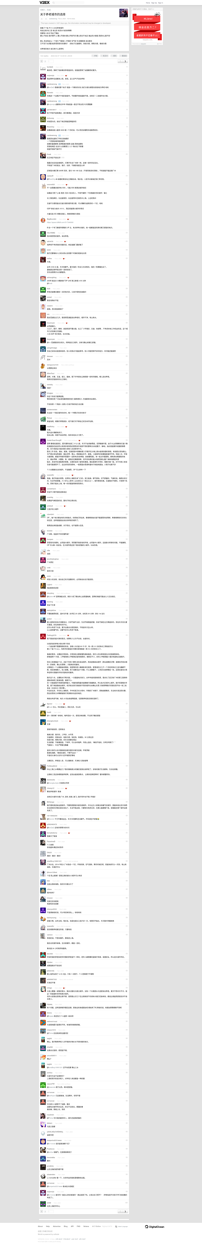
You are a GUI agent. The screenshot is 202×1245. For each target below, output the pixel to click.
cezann (50, 305)
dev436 (50, 954)
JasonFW (50, 1084)
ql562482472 (52, 824)
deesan (50, 356)
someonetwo (52, 409)
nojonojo (50, 75)
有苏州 (105, 56)
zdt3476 (50, 241)
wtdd (49, 1203)
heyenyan (51, 323)
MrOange (50, 802)
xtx (48, 314)
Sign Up (154, 3)
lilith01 (49, 1123)
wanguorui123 (52, 365)
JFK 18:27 (82, 1239)
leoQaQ (50, 67)
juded (49, 619)
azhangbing (51, 277)
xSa (48, 550)
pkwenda (50, 971)
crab (48, 567)
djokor (51, 596)
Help (48, 1226)
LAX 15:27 (74, 1239)
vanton (50, 935)
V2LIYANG (51, 233)
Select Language (122, 1226)
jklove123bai (52, 872)
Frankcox (50, 1149)
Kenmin (50, 92)
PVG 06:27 (66, 1239)
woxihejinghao (53, 559)
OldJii (49, 852)
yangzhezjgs (52, 348)
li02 (48, 881)
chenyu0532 (52, 909)
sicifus (49, 1072)
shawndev (51, 1174)
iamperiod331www (54, 1140)
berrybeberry (52, 833)
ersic (49, 576)
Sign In (160, 3)
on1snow (50, 1092)
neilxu (49, 258)
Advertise (57, 1226)
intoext (50, 898)
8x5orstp (50, 118)
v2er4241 (50, 514)
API (72, 1226)
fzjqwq (49, 1004)
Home (148, 3)
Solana (86, 1226)
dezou (49, 1013)
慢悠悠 (124, 56)
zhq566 (50, 1047)
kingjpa (50, 393)
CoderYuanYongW (54, 440)
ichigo (49, 988)
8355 (49, 250)
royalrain (50, 1114)
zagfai (49, 1038)
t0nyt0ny (50, 593)
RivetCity (50, 127)
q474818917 (51, 109)
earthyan (52, 1095)
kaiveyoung (51, 917)
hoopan (50, 539)
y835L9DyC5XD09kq (55, 1131)
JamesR (50, 176)
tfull (48, 288)
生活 (49, 10)
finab (49, 154)
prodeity (50, 1166)
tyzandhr (50, 475)
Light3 (49, 584)
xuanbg (50, 497)
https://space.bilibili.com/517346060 (60, 222)
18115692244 (52, 815)
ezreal (49, 297)
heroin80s (51, 1157)
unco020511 (52, 1055)
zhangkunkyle (52, 721)
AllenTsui (50, 373)
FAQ (78, 1226)
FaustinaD (51, 841)
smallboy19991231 (54, 861)
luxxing (50, 601)
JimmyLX (50, 788)
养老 (95, 56)
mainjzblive (51, 610)
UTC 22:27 (59, 1239)
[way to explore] (45, 3)
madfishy (50, 426)
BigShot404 (51, 219)
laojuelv (143, 44)
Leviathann (51, 488)
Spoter (49, 704)
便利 (114, 56)
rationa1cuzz (52, 1021)
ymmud (50, 506)
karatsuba (51, 779)
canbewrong (53, 19)
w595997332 (52, 979)
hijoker (49, 962)
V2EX (42, 10)
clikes (49, 889)
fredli (49, 712)
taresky (50, 384)
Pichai (49, 418)
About (40, 1226)
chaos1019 (51, 1030)
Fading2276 (51, 635)
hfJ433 (49, 531)
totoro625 (51, 184)
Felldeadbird (52, 766)
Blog (66, 1226)
